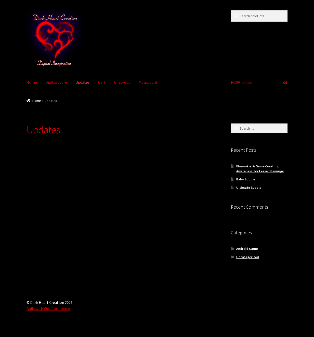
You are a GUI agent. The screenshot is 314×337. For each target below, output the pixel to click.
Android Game (247, 248)
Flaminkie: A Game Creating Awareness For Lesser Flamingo (260, 168)
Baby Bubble (245, 179)
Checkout (122, 82)
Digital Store (56, 82)
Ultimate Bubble (248, 187)
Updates (83, 82)
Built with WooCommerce (48, 308)
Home (31, 82)
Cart (101, 82)
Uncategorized (247, 257)
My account (148, 82)
